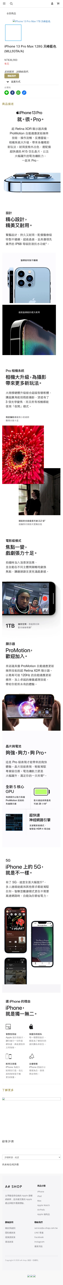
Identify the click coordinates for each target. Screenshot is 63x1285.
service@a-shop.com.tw (46, 1228)
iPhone (40, 1191)
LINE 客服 (39, 1232)
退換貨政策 (10, 1237)
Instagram (39, 1241)
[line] (6, 92)
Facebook (39, 1237)
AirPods (41, 1209)
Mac (39, 1200)
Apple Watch (43, 1205)
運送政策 (9, 1241)
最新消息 (38, 1246)
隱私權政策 (10, 1232)
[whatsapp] (18, 92)
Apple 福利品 (43, 1214)
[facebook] (12, 92)
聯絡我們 (12, 75)
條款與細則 (10, 1228)
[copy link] (24, 92)
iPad (39, 1196)
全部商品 (11, 13)
